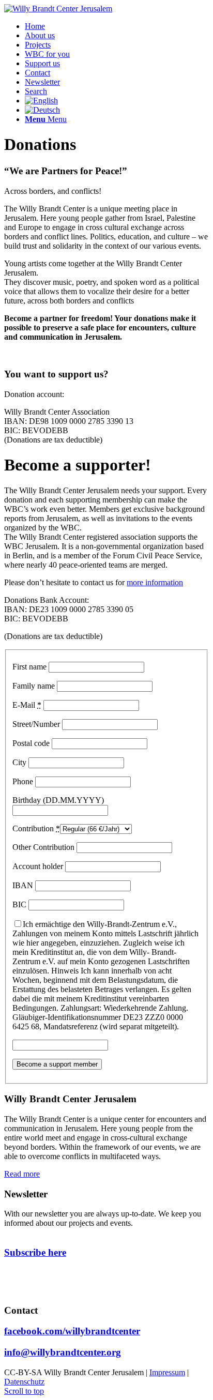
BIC (19, 904)
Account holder (37, 866)
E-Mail (26, 705)
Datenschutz (24, 1381)
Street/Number (36, 724)
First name (29, 666)
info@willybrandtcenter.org (62, 1352)
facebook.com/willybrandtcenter (72, 1331)
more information (155, 582)
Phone (22, 781)
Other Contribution (43, 847)
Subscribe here (35, 1252)
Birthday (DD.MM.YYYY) (58, 800)
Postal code (31, 743)
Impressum (167, 1372)
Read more (22, 1173)
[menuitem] (35, 26)
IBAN (22, 885)
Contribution (36, 828)
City (19, 762)
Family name (33, 685)
